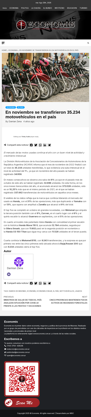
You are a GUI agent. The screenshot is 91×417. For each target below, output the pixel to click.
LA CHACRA (36, 8)
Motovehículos (67, 291)
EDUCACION (72, 8)
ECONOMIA (14, 8)
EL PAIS (20, 107)
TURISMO (83, 8)
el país (56, 291)
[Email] (9, 274)
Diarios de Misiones (17, 291)
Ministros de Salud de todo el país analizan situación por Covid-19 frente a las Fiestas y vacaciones (23, 301)
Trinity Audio (26, 136)
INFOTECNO (59, 8)
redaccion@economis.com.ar (18, 349)
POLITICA (25, 8)
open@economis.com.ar (16, 355)
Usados (78, 291)
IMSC (71, 413)
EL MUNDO (47, 8)
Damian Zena (15, 121)
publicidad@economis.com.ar (18, 352)
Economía (31, 291)
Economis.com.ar (44, 291)
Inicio (5, 8)
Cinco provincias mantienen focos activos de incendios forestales (68, 300)
